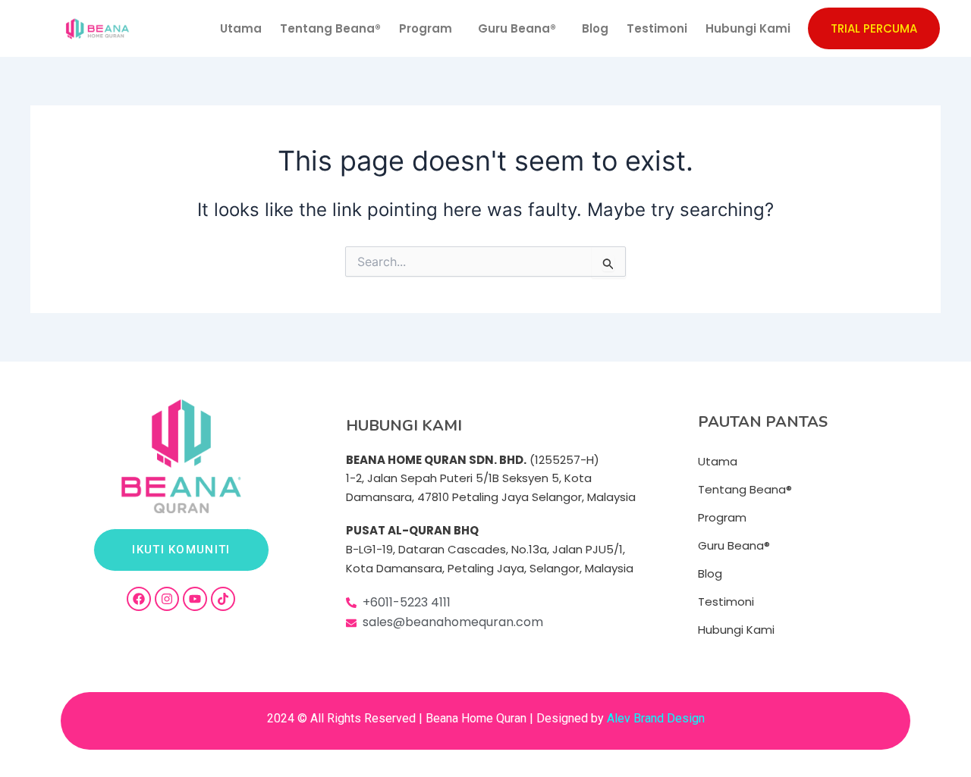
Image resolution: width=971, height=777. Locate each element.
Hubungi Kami (747, 28)
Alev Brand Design (656, 718)
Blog (595, 28)
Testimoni (657, 28)
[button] (429, 28)
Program (425, 28)
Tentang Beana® (330, 28)
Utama (241, 28)
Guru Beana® (517, 28)
